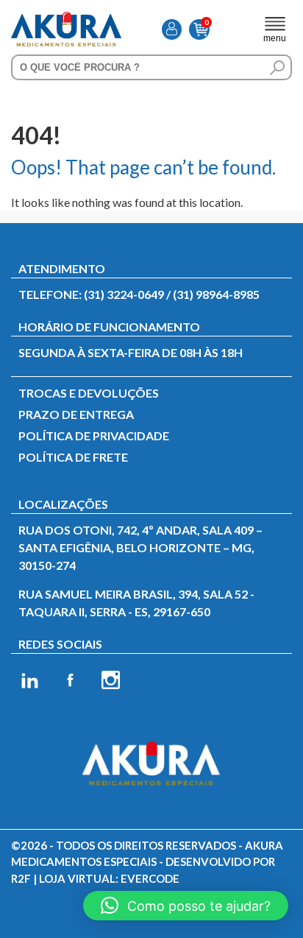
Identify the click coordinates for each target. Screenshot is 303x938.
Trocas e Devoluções (88, 393)
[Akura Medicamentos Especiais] (66, 20)
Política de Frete (73, 457)
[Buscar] (277, 67)
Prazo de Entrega (76, 414)
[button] (185, 905)
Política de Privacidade (93, 435)
